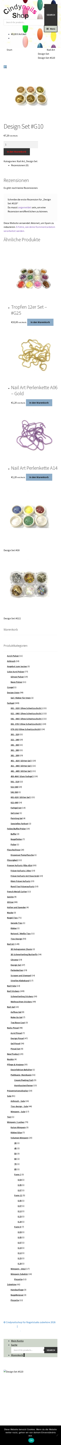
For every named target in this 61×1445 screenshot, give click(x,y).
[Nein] (57, 1435)
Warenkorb (18, 1355)
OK (31, 1440)
